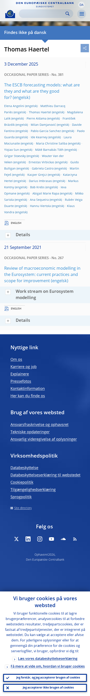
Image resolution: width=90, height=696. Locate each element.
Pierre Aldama (36, 118)
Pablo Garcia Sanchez (46, 131)
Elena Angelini (14, 106)
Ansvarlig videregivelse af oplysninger (43, 439)
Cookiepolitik (21, 482)
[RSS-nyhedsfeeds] (75, 539)
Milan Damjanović (43, 124)
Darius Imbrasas (40, 181)
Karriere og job (23, 367)
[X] (16, 539)
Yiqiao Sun (11, 149)
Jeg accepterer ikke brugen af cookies (48, 687)
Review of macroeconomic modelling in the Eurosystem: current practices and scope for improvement (42, 275)
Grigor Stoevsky (15, 156)
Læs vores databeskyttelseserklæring (47, 659)
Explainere (19, 374)
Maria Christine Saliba (51, 143)
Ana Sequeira (39, 199)
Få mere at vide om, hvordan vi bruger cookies (48, 666)
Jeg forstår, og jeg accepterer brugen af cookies (48, 677)
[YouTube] (51, 539)
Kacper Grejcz (37, 174)
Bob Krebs (37, 187)
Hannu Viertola (40, 206)
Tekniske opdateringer (30, 432)
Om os (16, 360)
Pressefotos (20, 381)
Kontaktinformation (27, 389)
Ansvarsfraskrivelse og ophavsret (39, 425)
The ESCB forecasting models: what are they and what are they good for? (42, 91)
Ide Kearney (39, 137)
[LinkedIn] (28, 539)
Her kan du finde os (27, 396)
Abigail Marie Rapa (45, 193)
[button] (81, 5)
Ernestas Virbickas (41, 162)
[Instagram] (40, 539)
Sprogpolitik (21, 497)
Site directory (23, 508)
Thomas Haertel (40, 112)
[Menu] (81, 14)
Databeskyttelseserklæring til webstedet (45, 475)
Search (67, 13)
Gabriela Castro (43, 168)
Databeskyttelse (24, 468)
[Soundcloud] (63, 539)
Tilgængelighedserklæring (33, 490)
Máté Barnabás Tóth (49, 149)
